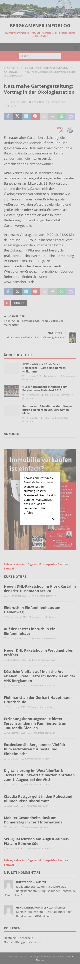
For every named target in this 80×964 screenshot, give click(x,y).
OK (54, 518)
